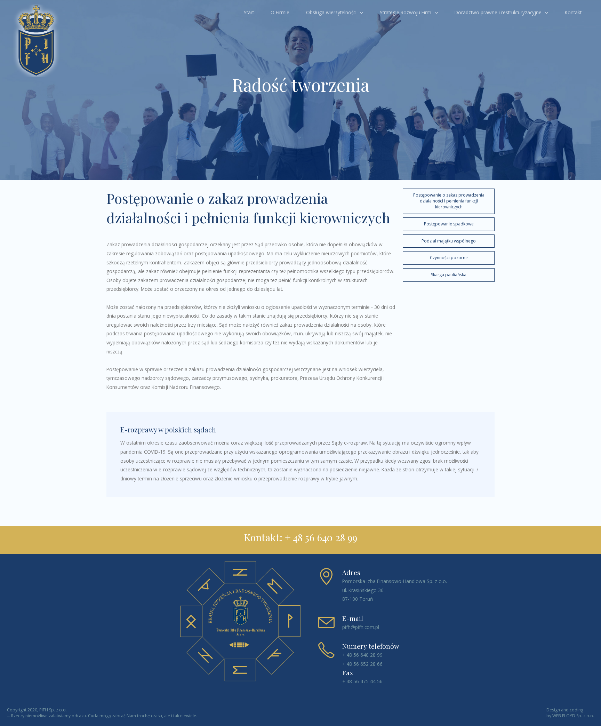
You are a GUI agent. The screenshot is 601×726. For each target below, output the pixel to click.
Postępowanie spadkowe (449, 224)
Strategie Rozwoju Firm (405, 12)
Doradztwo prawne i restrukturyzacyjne (498, 12)
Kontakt (573, 12)
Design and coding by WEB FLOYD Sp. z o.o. (570, 713)
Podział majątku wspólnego (449, 241)
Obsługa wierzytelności (331, 12)
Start (249, 12)
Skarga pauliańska (448, 275)
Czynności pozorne (449, 258)
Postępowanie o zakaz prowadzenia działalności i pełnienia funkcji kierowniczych (448, 201)
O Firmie (280, 12)
